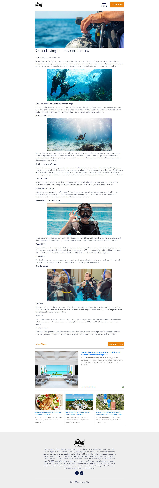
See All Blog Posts (116, 344)
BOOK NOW (117, 4)
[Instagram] (81, 473)
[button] (104, 5)
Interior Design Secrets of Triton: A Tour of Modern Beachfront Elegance (100, 353)
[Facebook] (77, 473)
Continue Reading (88, 387)
